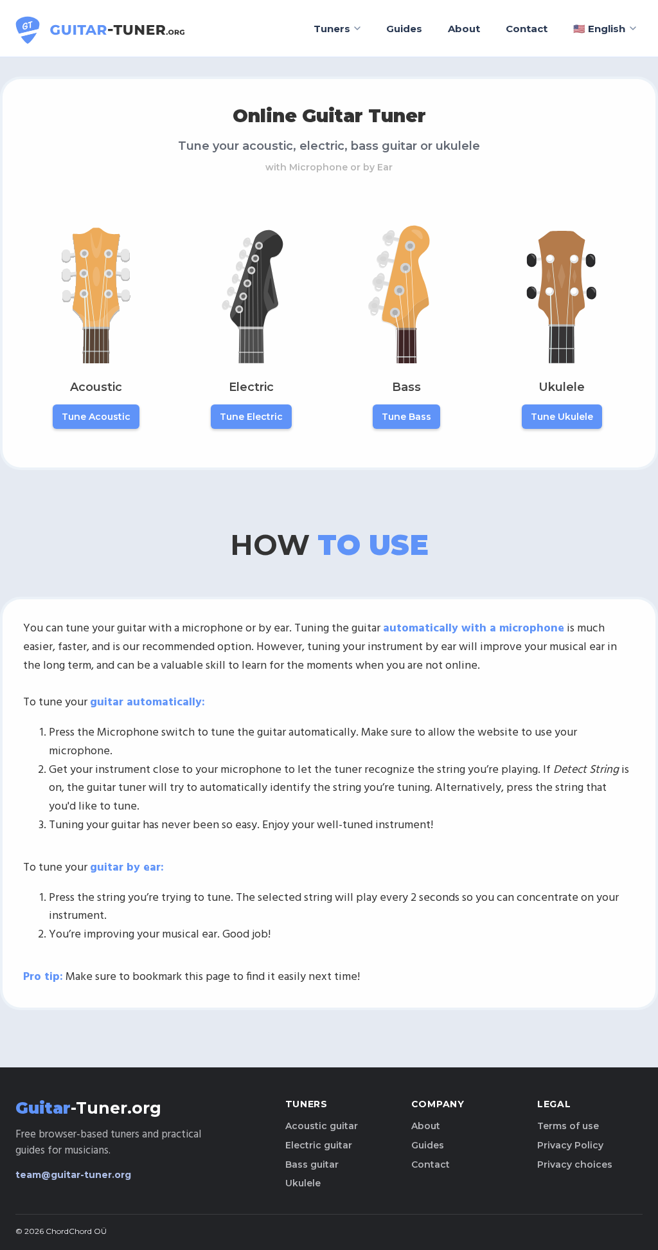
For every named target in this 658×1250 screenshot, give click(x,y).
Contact (526, 29)
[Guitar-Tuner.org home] (101, 29)
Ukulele (303, 1183)
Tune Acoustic (96, 416)
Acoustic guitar (321, 1126)
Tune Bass (406, 416)
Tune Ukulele (562, 416)
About (464, 29)
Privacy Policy (570, 1145)
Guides (404, 29)
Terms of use (568, 1126)
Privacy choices (574, 1164)
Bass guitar (312, 1164)
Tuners (332, 29)
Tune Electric (251, 416)
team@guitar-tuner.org (73, 1175)
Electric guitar (318, 1145)
